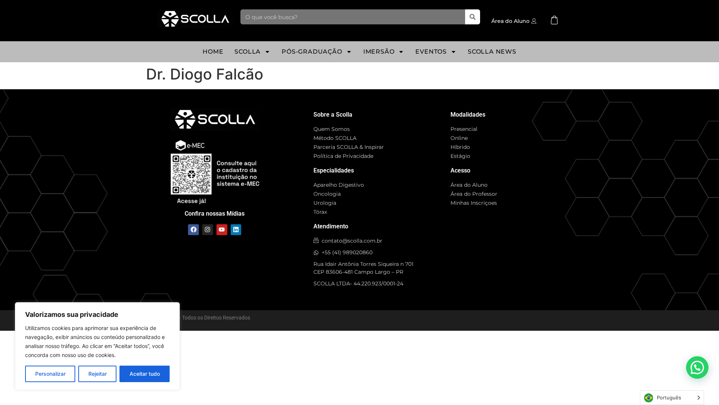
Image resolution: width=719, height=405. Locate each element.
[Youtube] (221, 229)
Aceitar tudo (145, 373)
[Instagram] (207, 229)
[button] (697, 367)
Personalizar (50, 373)
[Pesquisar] (472, 16)
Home (213, 51)
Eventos (431, 51)
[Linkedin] (236, 229)
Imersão (379, 51)
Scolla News (492, 51)
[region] (97, 346)
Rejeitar (97, 373)
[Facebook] (193, 229)
